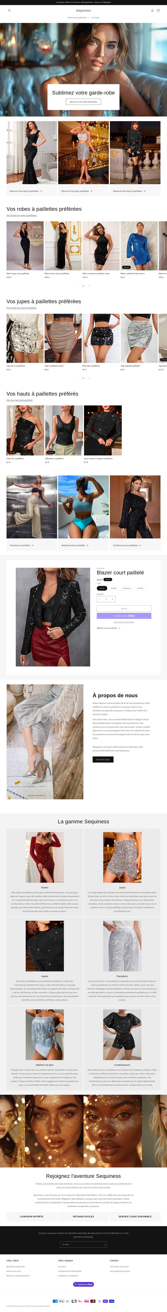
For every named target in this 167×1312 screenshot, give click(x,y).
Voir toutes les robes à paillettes (22, 215)
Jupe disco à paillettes (16, 366)
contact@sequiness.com (120, 1271)
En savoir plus (103, 759)
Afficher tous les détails (107, 628)
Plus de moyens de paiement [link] (124, 622)
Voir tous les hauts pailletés (19, 400)
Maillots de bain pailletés (73, 545)
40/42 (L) (128, 589)
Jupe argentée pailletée (130, 366)
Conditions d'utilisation (68, 1275)
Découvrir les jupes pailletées (75, 191)
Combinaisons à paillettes (125, 545)
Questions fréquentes (16, 1266)
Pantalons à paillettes (20, 545)
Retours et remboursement (18, 1275)
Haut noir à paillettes (15, 459)
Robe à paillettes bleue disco (133, 274)
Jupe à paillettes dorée (54, 366)
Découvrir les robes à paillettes (24, 191)
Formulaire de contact (119, 1266)
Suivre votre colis (14, 1271)
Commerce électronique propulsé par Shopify (34, 1306)
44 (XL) (142, 589)
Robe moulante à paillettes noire (96, 274)
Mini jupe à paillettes (91, 366)
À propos (62, 1266)
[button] (9, 10)
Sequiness (15, 1306)
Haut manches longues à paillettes (98, 459)
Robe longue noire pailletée (18, 274)
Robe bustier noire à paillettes (57, 274)
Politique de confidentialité (69, 1271)
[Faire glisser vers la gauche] (78, 286)
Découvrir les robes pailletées (83, 101)
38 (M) (115, 589)
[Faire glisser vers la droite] (89, 286)
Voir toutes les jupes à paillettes (22, 307)
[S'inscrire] (104, 1244)
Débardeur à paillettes (54, 459)
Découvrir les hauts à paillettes (127, 191)
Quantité (100, 594)
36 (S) (103, 589)
